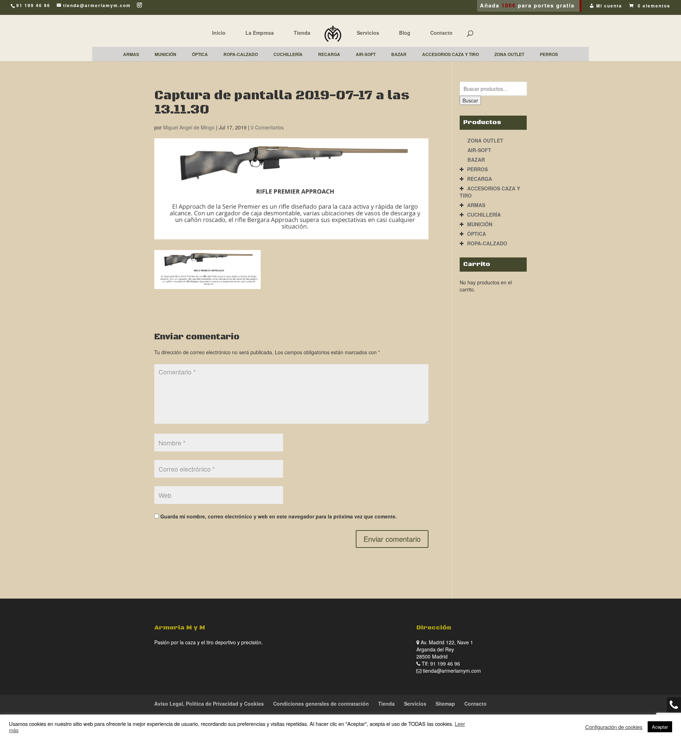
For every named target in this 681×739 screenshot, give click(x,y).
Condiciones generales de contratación (321, 703)
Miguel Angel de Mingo (189, 127)
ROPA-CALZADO (487, 243)
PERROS (477, 169)
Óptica (476, 233)
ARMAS (476, 205)
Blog (404, 32)
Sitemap (445, 703)
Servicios (368, 32)
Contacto (441, 32)
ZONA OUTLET (485, 140)
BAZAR (476, 159)
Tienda (302, 32)
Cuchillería (484, 214)
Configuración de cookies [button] (613, 727)
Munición (479, 224)
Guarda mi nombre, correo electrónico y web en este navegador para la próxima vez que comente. (278, 516)
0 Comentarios (267, 127)
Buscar (470, 100)
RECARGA (479, 178)
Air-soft (479, 150)
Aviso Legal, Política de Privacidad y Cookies (209, 703)
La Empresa (259, 32)
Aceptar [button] (660, 726)
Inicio (219, 32)
